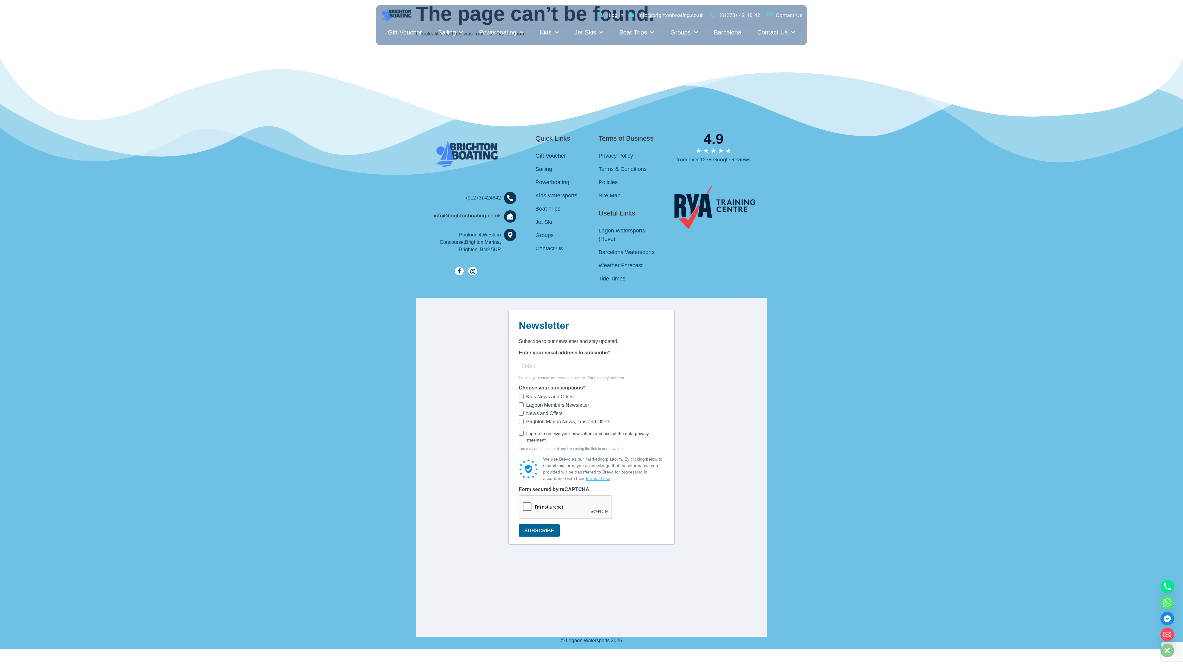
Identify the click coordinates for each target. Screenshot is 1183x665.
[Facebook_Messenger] (1167, 618)
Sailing (447, 32)
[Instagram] (472, 271)
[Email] (1167, 634)
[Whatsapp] (1167, 602)
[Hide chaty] (1167, 650)
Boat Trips (633, 32)
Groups (680, 32)
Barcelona (727, 32)
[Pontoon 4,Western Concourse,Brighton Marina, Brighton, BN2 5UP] (510, 235)
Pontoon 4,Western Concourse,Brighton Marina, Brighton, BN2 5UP (470, 242)
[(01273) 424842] (510, 198)
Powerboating (497, 32)
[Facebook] (459, 271)
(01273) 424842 (483, 197)
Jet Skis (585, 32)
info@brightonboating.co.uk (467, 215)
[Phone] (1167, 586)
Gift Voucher (405, 32)
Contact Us (772, 32)
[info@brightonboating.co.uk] (510, 216)
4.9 (714, 139)
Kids (545, 32)
